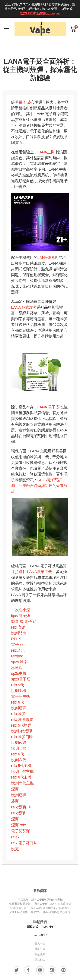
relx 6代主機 (21, 777)
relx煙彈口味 (21, 807)
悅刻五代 (18, 748)
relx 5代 (17, 685)
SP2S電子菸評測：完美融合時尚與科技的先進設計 (39, 486)
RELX (16, 639)
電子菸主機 (20, 696)
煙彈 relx (18, 825)
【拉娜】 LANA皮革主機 (31, 572)
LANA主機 (46, 152)
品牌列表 (40, 959)
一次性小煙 (20, 610)
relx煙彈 (18, 813)
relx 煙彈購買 (22, 719)
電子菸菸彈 (20, 831)
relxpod (17, 656)
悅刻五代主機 (22, 771)
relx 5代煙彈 (21, 725)
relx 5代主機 (21, 766)
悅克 (15, 849)
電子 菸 (25, 102)
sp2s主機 (18, 673)
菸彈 (15, 801)
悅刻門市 (18, 633)
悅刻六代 (18, 760)
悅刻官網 (18, 742)
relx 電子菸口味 (24, 843)
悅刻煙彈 (18, 708)
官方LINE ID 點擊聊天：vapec (40, 13)
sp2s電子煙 (20, 679)
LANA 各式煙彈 (24, 307)
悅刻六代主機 (22, 783)
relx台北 (18, 650)
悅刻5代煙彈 (21, 731)
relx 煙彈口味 (22, 737)
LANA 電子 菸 (48, 407)
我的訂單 (40, 948)
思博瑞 (16, 668)
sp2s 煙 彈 (19, 662)
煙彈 (15, 789)
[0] (73, 29)
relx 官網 (18, 627)
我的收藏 (40, 954)
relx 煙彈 (18, 714)
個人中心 (40, 943)
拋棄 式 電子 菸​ (24, 621)
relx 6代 (17, 702)
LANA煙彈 (46, 257)
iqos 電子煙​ (20, 616)
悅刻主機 (18, 691)
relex (15, 837)
